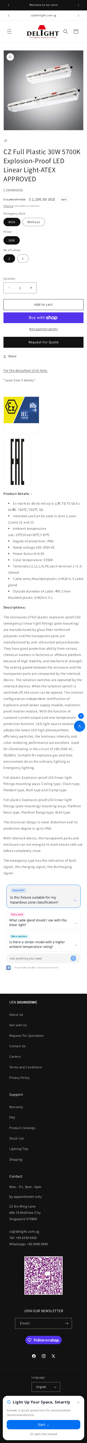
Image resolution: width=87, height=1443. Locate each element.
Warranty (16, 1107)
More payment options (43, 329)
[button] (9, 31)
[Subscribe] (66, 1323)
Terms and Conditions (25, 1067)
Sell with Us (18, 1025)
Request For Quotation (26, 1035)
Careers (15, 1056)
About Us (16, 1015)
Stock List (16, 1138)
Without (33, 222)
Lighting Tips (19, 1149)
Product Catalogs (22, 1128)
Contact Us (17, 1046)
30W (11, 240)
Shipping (8, 205)
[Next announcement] (78, 5)
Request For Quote (44, 342)
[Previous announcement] (8, 5)
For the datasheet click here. (25, 370)
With (12, 222)
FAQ (12, 1117)
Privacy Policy (19, 1078)
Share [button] (12, 356)
